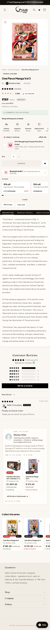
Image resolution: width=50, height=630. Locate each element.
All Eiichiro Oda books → (17, 496)
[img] (7, 401)
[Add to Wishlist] (45, 163)
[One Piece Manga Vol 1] (12, 528)
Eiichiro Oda (20, 435)
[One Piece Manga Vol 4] (33, 466)
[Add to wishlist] (19, 461)
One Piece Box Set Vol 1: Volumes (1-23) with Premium (13, 478)
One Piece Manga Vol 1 (11, 540)
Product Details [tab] (25, 212)
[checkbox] (25, 145)
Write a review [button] (25, 385)
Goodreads (28, 93)
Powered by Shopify (33, 625)
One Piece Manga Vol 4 (32, 478)
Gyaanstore (20, 625)
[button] (5, 10)
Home (4, 69)
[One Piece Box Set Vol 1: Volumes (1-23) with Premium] (13, 466)
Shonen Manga (13, 69)
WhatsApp (8, 205)
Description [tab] (8, 212)
